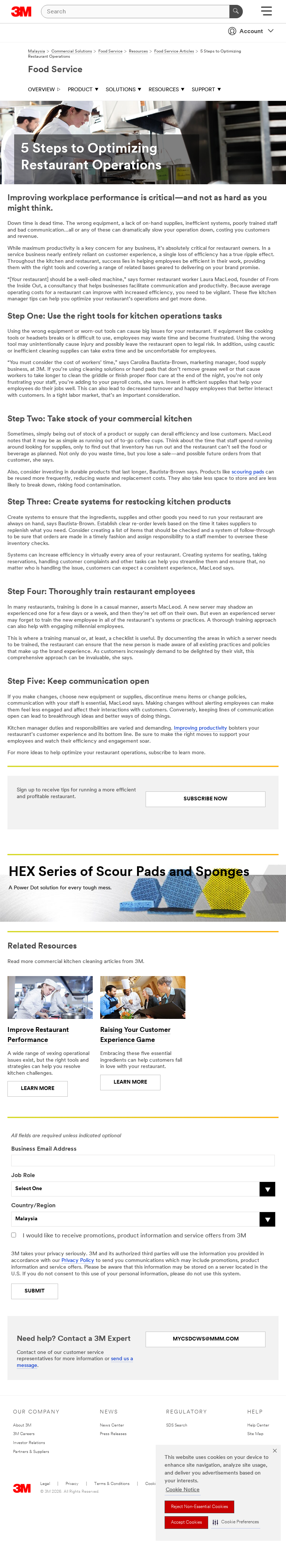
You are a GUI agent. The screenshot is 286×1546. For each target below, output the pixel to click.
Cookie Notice (183, 1490)
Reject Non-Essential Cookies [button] (199, 1507)
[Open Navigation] (266, 13)
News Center (112, 1426)
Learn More (37, 1088)
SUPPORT (203, 90)
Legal (45, 1484)
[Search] (236, 11)
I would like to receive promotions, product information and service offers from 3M (134, 1236)
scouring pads (248, 472)
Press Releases (113, 1434)
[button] (235, 1522)
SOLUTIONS (121, 90)
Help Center (258, 1426)
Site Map (255, 1434)
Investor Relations (29, 1443)
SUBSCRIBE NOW (206, 799)
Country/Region (33, 1206)
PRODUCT (80, 90)
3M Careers (24, 1434)
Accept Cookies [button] (186, 1522)
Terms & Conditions (112, 1484)
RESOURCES (164, 90)
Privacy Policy (77, 1260)
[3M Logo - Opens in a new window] (21, 11)
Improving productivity (200, 728)
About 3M (22, 1426)
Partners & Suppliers (31, 1452)
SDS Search (176, 1426)
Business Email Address (44, 1149)
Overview (41, 90)
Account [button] (251, 32)
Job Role (23, 1176)
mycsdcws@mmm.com (206, 1339)
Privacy (72, 1484)
